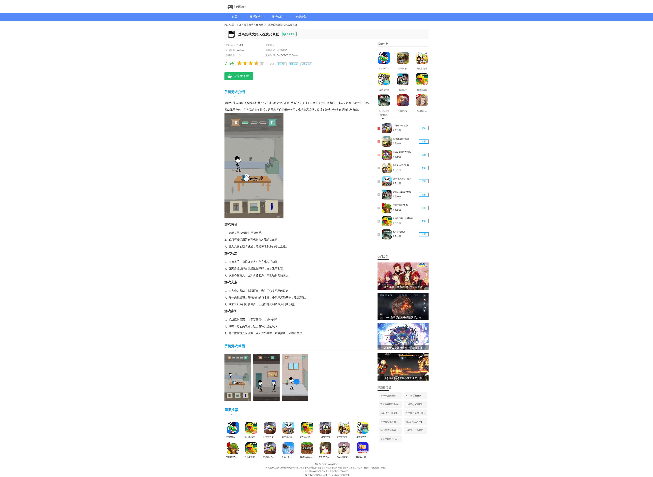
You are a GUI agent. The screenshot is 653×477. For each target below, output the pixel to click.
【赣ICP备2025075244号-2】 (315, 475)
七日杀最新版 (399, 232)
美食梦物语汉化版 (401, 165)
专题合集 (301, 16)
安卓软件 (277, 16)
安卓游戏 (255, 16)
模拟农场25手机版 (401, 139)
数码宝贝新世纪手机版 (403, 218)
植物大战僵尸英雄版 (402, 152)
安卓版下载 (241, 76)
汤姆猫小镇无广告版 (402, 178)
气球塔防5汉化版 (400, 205)
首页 (234, 16)
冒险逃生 (282, 64)
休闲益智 (261, 24)
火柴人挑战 (306, 64)
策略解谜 (293, 64)
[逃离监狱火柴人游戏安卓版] (237, 400)
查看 (424, 128)
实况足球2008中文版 (402, 192)
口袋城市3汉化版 (400, 125)
